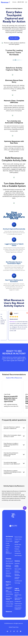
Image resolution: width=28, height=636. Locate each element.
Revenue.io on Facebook (11, 631)
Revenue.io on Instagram (17, 631)
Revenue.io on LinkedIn (7, 631)
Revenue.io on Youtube (21, 631)
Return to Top (25, 508)
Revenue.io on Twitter (14, 631)
